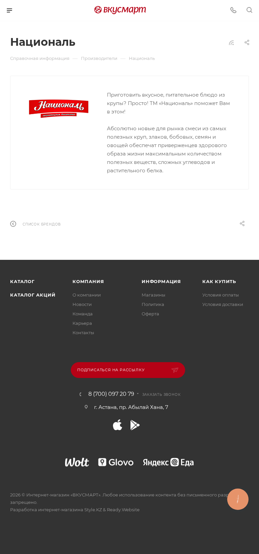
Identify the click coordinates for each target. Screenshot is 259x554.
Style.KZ (93, 509)
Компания (88, 281)
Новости (82, 304)
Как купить (219, 281)
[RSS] (231, 42)
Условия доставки (222, 304)
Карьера (82, 323)
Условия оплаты (220, 295)
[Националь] (58, 109)
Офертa (150, 313)
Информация (161, 281)
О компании (87, 295)
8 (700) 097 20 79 (111, 394)
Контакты (83, 332)
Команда (83, 313)
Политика (153, 304)
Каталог (22, 281)
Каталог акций (32, 295)
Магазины (153, 295)
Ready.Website (123, 509)
